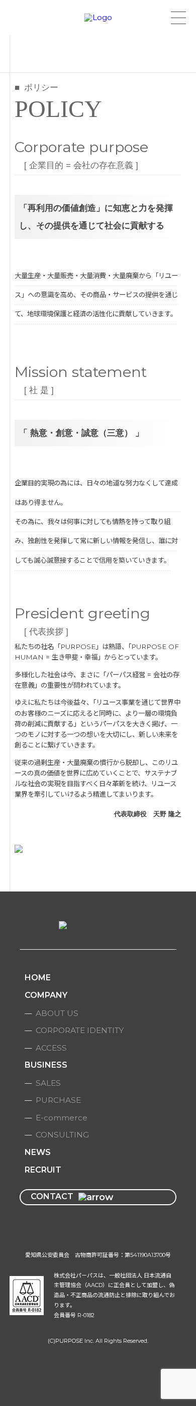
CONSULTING (62, 1134)
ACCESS (51, 1048)
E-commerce (61, 1117)
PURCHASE (58, 1100)
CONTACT (52, 1196)
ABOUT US (57, 1013)
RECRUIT (43, 1170)
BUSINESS (46, 1065)
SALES (48, 1083)
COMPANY (46, 995)
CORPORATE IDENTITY (80, 1030)
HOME (38, 977)
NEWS (38, 1152)
